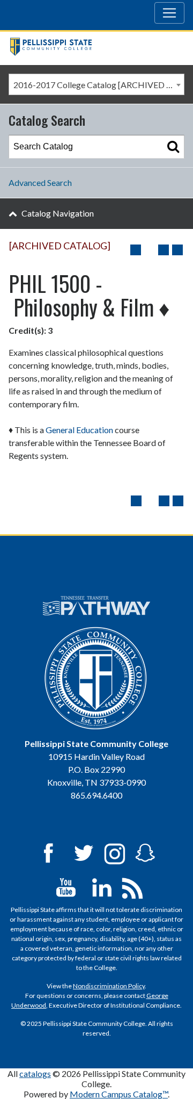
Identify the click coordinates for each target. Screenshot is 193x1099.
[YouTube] (66, 886)
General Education (79, 430)
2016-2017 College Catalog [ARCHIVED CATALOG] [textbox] (98, 85)
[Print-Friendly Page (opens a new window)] (163, 250)
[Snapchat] (145, 852)
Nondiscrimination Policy (109, 986)
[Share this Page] (149, 250)
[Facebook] (48, 852)
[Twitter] (84, 852)
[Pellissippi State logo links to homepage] (92, 48)
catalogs (35, 1073)
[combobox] (96, 84)
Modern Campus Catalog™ (119, 1094)
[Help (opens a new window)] (177, 250)
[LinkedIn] (102, 886)
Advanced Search (40, 182)
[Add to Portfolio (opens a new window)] (136, 250)
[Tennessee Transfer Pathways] (96, 605)
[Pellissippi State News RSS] (132, 886)
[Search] (173, 147)
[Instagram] (115, 852)
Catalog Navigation (57, 213)
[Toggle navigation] (169, 13)
